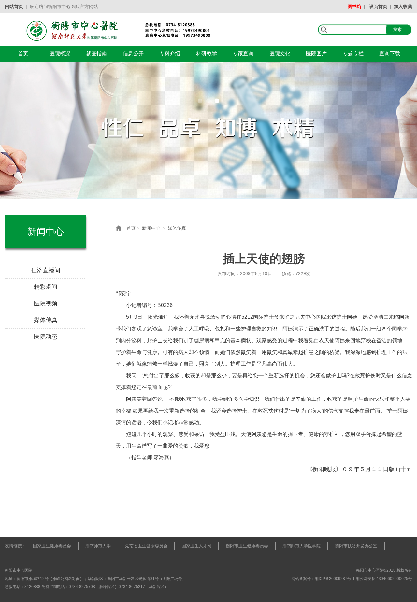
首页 (23, 53)
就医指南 (96, 53)
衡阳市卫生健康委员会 (247, 545)
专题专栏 (353, 53)
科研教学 (206, 53)
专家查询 (243, 53)
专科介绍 (169, 53)
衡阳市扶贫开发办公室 (356, 545)
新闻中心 (151, 228)
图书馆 (354, 6)
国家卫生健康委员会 (52, 545)
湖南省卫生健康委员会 (146, 545)
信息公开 (133, 53)
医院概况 (60, 53)
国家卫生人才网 (196, 545)
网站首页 (14, 6)
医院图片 (316, 53)
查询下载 (389, 53)
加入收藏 (403, 6)
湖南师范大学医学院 (301, 545)
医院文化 (279, 53)
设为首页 (378, 6)
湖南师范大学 (98, 545)
